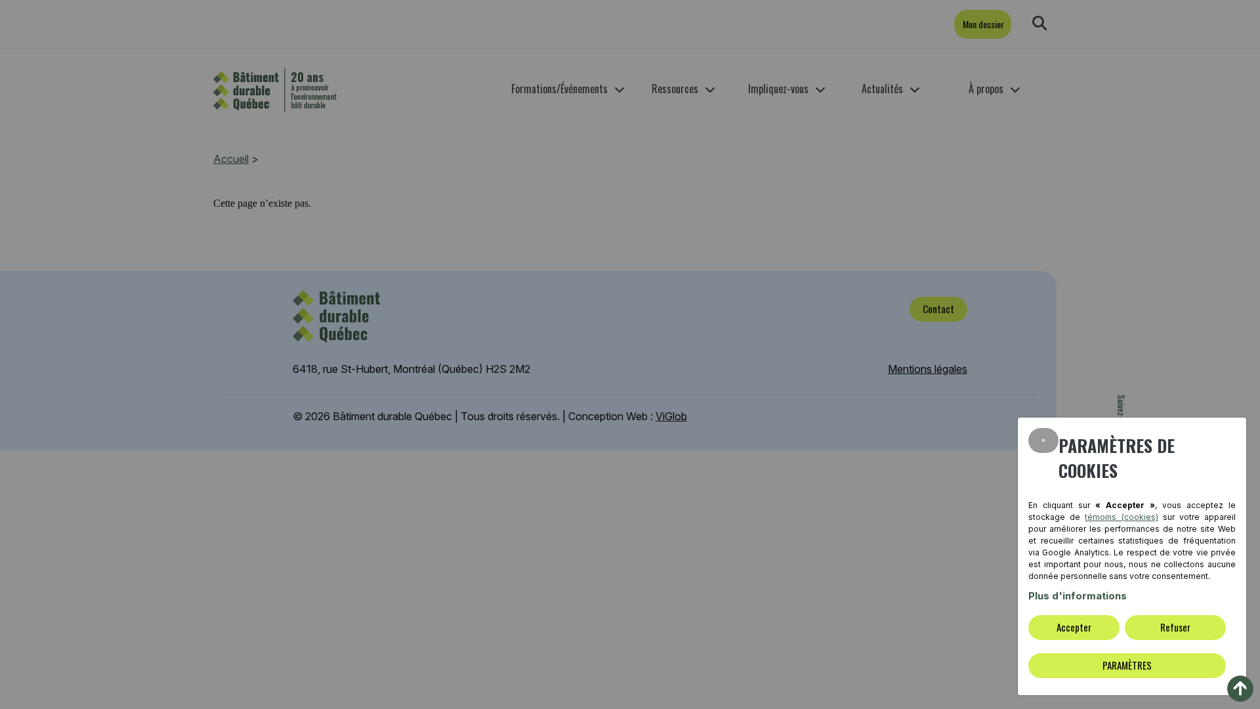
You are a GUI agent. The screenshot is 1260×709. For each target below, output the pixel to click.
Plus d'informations (1077, 596)
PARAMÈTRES (1127, 665)
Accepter (1074, 627)
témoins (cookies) (1121, 517)
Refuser (1175, 627)
